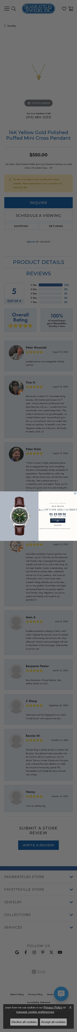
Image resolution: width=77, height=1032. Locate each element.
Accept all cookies (53, 1022)
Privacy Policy (53, 1007)
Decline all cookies (24, 1022)
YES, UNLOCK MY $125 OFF (58, 520)
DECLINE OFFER (58, 525)
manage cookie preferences (35, 1012)
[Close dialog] (75, 493)
